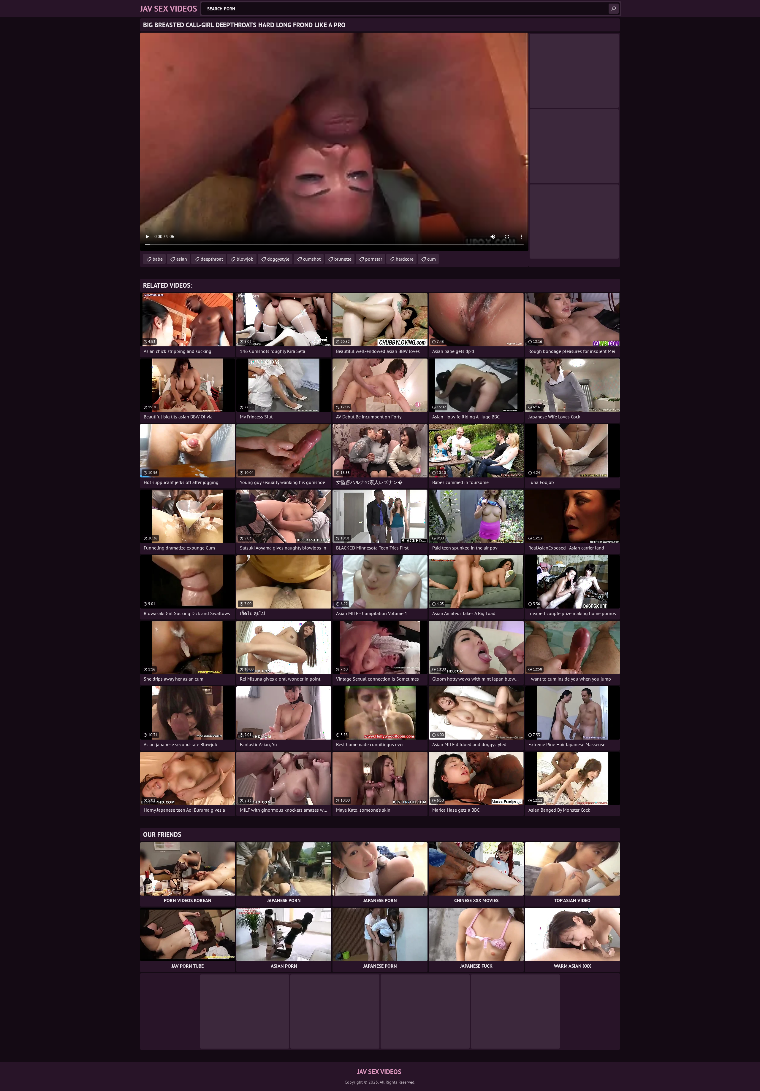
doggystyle (278, 259)
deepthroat (212, 259)
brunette (343, 259)
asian (181, 259)
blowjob (245, 259)
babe (158, 259)
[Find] (614, 9)
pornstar (373, 259)
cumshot (312, 259)
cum (431, 259)
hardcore (405, 259)
